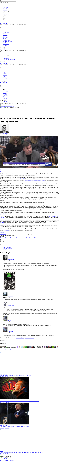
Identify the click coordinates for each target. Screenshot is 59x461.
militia (14, 237)
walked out (6, 230)
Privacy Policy (11, 460)
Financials (5, 95)
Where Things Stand (7, 41)
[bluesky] (0, 23)
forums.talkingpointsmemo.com (25, 338)
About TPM (5, 91)
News (4, 33)
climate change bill (20, 178)
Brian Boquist (3, 237)
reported (2, 222)
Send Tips (2, 107)
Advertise (5, 75)
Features (5, 45)
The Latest (5, 7)
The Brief (5, 38)
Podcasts (5, 10)
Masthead (5, 94)
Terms (4, 76)
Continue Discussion (5, 349)
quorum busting (22, 237)
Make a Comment (7, 247)
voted (45, 183)
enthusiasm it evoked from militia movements (35, 180)
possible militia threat (5, 214)
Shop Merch (5, 14)
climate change (9, 237)
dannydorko (11, 305)
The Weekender (6, 42)
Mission (4, 93)
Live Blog (5, 35)
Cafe (4, 36)
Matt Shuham (4, 133)
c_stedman (10, 331)
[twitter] (3, 459)
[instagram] (4, 23)
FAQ (4, 72)
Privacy (4, 77)
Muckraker (5, 37)
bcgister (10, 320)
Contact (4, 73)
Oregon (17, 237)
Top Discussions (6, 249)
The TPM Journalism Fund (9, 59)
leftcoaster (10, 296)
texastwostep (11, 259)
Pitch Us (5, 98)
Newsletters (5, 8)
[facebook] (2, 23)
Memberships (6, 58)
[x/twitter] (3, 23)
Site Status (5, 78)
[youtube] (6, 23)
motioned (29, 228)
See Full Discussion (7, 248)
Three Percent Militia (31, 237)
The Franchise (6, 44)
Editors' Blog (6, 32)
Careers (4, 96)
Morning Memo (6, 40)
